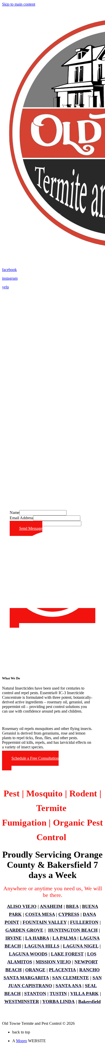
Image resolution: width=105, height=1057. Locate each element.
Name (14, 512)
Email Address (21, 518)
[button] (30, 760)
